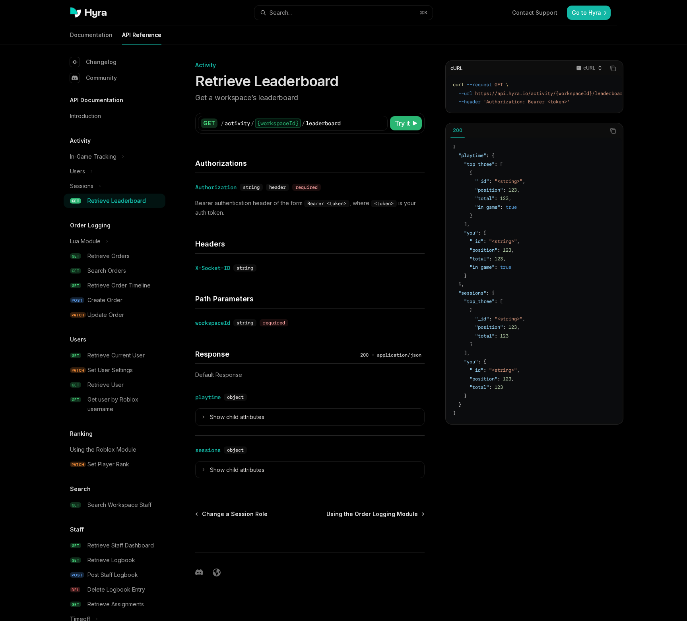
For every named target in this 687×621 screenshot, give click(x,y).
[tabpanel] (534, 280)
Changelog (101, 61)
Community (101, 77)
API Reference (141, 34)
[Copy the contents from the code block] (613, 68)
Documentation (91, 34)
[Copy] (380, 123)
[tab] (457, 130)
